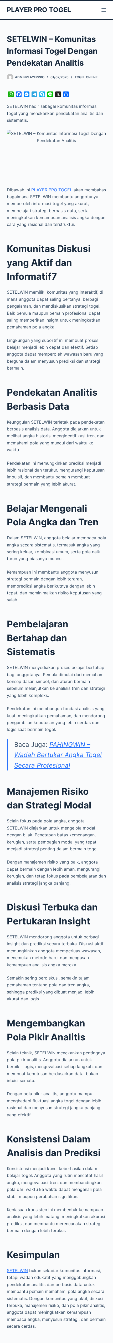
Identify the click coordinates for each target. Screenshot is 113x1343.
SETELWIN (17, 1270)
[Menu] (103, 10)
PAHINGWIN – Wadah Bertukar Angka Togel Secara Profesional (58, 755)
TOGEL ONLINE (86, 77)
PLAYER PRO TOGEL (39, 10)
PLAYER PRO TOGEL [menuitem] (51, 189)
